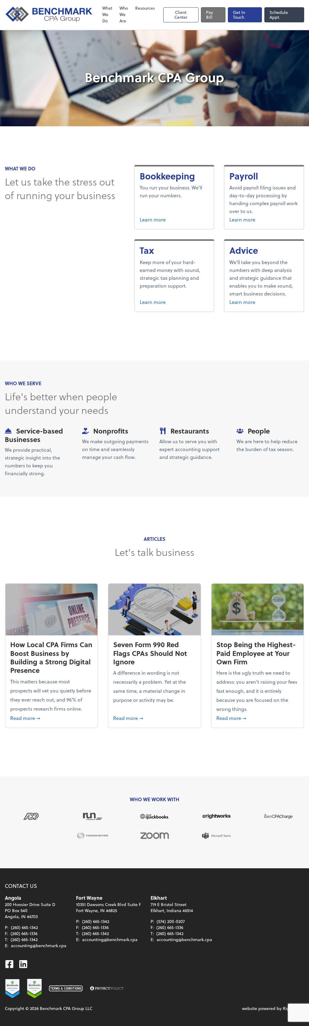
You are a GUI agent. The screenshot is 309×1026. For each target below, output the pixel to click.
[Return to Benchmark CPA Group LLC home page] (49, 15)
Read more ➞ (51, 717)
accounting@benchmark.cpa (38, 945)
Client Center (180, 14)
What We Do (107, 14)
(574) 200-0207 (171, 921)
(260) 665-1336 (24, 933)
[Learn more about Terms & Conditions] (66, 988)
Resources (145, 8)
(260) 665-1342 (24, 927)
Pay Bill (209, 14)
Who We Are (123, 14)
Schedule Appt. (278, 14)
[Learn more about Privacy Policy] (107, 988)
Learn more (174, 219)
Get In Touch (239, 14)
